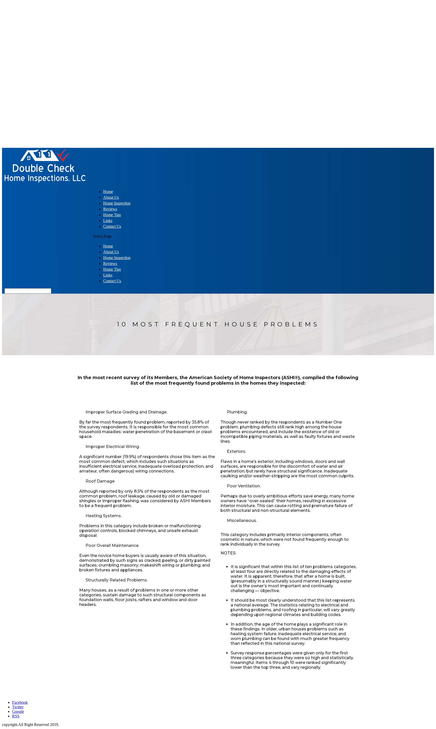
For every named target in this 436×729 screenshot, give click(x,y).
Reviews (110, 209)
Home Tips (112, 215)
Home (108, 191)
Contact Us (112, 226)
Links (107, 220)
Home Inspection (116, 203)
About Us (111, 197)
